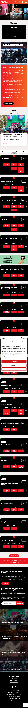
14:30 (21, 295)
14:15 (21, 275)
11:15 (14, 225)
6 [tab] (17, 113)
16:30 (21, 312)
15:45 (14, 429)
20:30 (14, 187)
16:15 (14, 246)
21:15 (7, 246)
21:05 (14, 229)
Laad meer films (14, 555)
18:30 (14, 210)
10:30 (21, 165)
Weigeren (14, 369)
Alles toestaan (14, 361)
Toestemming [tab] (5, 341)
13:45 (6, 391)
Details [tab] (14, 341)
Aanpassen (13, 365)
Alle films (14, 36)
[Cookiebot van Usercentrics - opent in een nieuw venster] (21, 338)
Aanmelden (5, 583)
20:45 (6, 225)
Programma (14, 32)
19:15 (14, 312)
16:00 (21, 168)
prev (7, 113)
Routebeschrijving (14, 682)
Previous (2, 12)
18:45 (21, 391)
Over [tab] (23, 341)
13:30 (6, 372)
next (21, 113)
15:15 (14, 206)
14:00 (21, 410)
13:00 (14, 164)
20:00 (14, 168)
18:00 (21, 510)
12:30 (21, 187)
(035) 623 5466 (14, 684)
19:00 (21, 190)
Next (26, 12)
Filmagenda (22, 6)
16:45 (21, 225)
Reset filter (14, 153)
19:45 (6, 164)
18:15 (6, 466)
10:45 (14, 275)
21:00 (21, 246)
